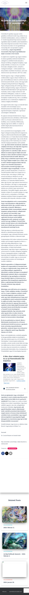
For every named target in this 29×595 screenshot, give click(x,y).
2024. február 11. (9, 527)
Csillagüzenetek (12, 448)
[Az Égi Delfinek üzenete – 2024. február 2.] (14, 540)
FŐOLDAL (4, 591)
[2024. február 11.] (14, 514)
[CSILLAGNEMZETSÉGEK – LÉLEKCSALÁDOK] (5, 3)
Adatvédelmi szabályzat (15, 591)
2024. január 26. (8, 582)
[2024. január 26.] (14, 569)
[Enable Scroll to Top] (26, 592)
